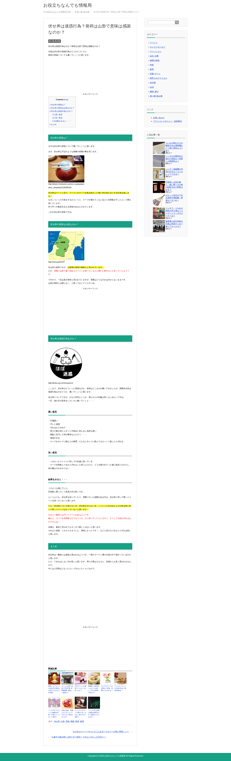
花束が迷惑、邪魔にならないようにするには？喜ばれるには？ (67, 714)
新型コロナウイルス (158, 78)
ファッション (155, 52)
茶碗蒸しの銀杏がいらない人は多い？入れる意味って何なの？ (93, 689)
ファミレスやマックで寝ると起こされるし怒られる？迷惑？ (80, 714)
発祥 (77, 721)
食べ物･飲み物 (54, 41)
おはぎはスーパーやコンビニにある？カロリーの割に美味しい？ (101, 732)
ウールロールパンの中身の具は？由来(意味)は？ (120, 688)
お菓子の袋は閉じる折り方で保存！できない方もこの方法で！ (79, 737)
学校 (152, 65)
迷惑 (82, 721)
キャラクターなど (157, 47)
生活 (152, 87)
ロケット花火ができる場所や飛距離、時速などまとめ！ (174, 197)
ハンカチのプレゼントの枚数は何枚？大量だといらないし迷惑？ (54, 714)
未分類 (153, 83)
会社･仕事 (154, 56)
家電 (152, 69)
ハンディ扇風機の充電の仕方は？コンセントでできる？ (174, 171)
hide (66, 100)
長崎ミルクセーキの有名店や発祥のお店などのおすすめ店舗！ (54, 689)
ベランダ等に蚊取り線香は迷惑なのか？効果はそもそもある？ (93, 714)
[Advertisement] (90, 75)
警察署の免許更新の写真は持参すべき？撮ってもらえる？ (174, 223)
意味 (67, 721)
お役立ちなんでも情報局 (67, 5)
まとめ (53, 124)
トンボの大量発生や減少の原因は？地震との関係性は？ (174, 158)
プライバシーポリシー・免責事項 (167, 121)
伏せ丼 (57, 721)
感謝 (72, 721)
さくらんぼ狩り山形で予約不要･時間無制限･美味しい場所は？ (67, 689)
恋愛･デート (155, 74)
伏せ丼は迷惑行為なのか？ (61, 111)
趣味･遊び (154, 92)
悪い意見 (57, 115)
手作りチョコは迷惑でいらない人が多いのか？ (80, 688)
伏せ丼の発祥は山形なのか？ (62, 108)
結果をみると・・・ (61, 121)
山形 (63, 721)
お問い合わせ (158, 118)
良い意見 (57, 118)
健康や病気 (155, 60)
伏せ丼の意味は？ (57, 105)
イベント (154, 43)
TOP (58, 12)
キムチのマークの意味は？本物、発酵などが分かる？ (107, 688)
